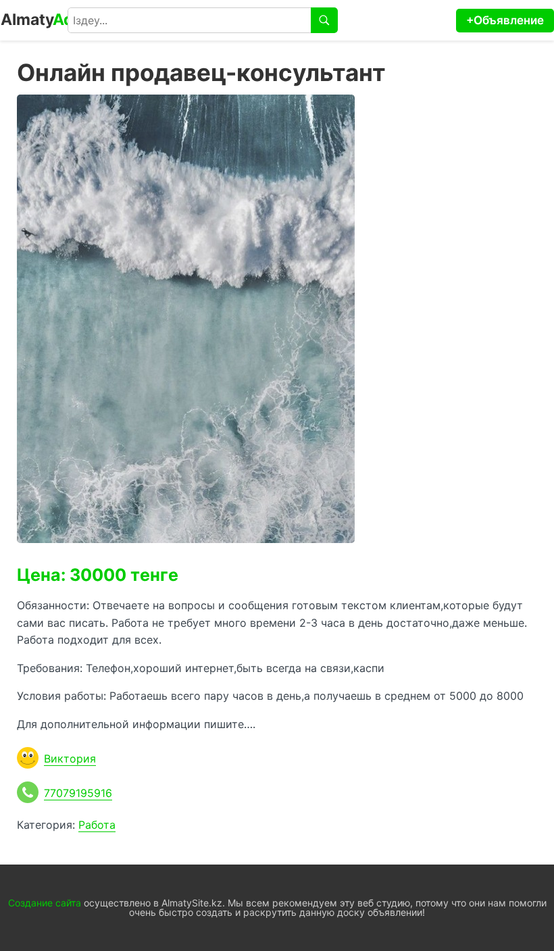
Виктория (70, 758)
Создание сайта (44, 902)
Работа (97, 824)
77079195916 (78, 793)
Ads (41, 19)
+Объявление (505, 20)
